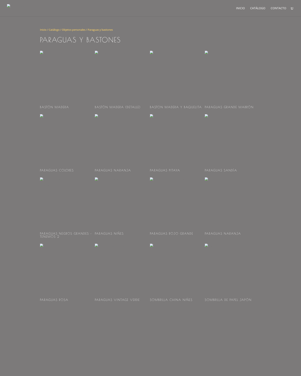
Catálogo (257, 8)
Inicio (240, 8)
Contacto (278, 8)
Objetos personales (73, 30)
